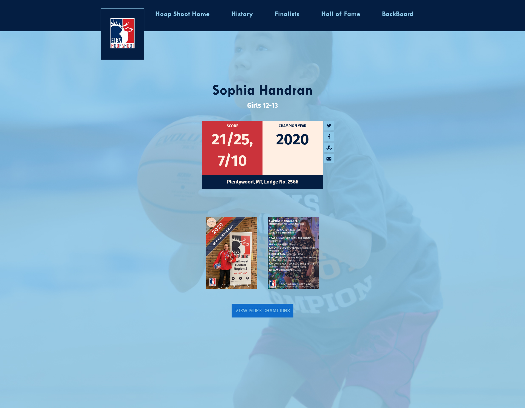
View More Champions (262, 310)
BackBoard (397, 14)
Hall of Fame (340, 14)
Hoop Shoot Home (182, 14)
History (242, 14)
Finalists (287, 14)
